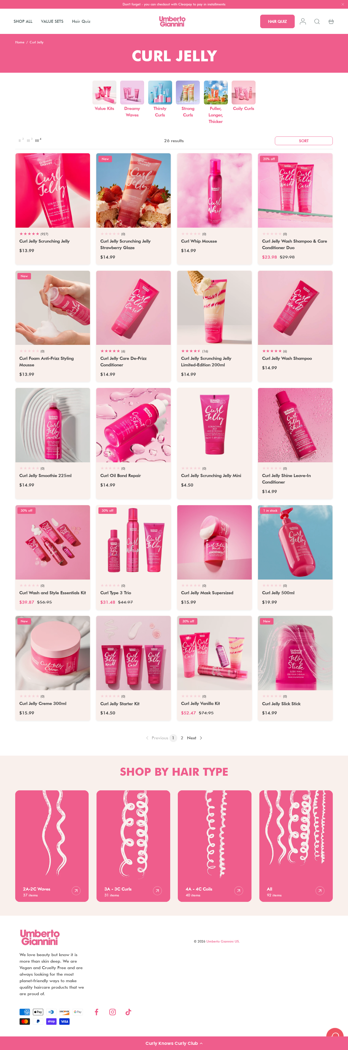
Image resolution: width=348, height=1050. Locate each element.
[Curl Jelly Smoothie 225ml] (52, 425)
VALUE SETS (52, 21)
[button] (174, 1043)
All (269, 889)
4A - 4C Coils (199, 889)
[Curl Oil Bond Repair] (133, 425)
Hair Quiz (81, 21)
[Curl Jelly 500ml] (295, 542)
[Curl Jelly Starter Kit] (133, 653)
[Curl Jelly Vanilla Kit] (214, 653)
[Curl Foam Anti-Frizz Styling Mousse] (52, 308)
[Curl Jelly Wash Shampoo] (295, 308)
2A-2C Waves (36, 889)
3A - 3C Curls (118, 889)
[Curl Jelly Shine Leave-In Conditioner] (295, 425)
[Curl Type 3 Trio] (133, 542)
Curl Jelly (37, 42)
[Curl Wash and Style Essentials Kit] (52, 542)
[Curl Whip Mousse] (214, 190)
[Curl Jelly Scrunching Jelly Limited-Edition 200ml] (214, 308)
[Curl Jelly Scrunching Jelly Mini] (214, 425)
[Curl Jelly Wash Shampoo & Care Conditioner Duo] (295, 190)
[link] (156, 738)
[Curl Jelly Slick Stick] (295, 653)
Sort (304, 141)
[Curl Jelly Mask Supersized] (214, 542)
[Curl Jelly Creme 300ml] (52, 653)
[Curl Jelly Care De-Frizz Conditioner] (133, 308)
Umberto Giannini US (222, 941)
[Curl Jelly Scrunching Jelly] (52, 190)
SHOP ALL (23, 21)
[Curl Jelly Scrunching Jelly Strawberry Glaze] (133, 190)
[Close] (343, 4)
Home (19, 42)
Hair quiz (277, 21)
